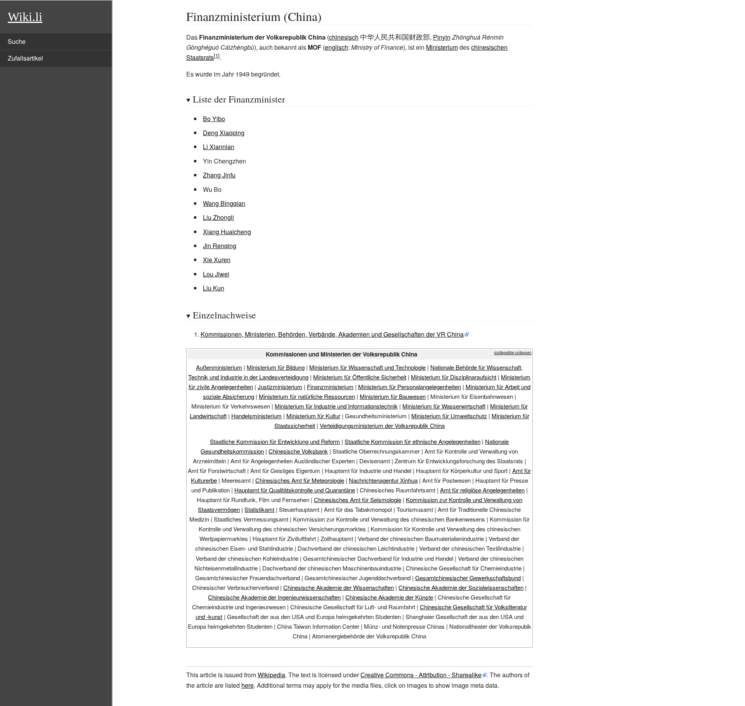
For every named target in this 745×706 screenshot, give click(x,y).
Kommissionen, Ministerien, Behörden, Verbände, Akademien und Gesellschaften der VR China (332, 334)
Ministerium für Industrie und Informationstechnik (336, 406)
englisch (336, 47)
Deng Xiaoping (223, 132)
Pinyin (441, 37)
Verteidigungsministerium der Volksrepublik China (382, 425)
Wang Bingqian (224, 203)
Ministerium (442, 47)
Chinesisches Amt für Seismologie (357, 500)
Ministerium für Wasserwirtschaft (443, 406)
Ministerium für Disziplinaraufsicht (453, 377)
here (247, 685)
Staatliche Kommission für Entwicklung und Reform (275, 441)
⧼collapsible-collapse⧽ (513, 352)
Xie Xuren (216, 259)
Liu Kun (213, 287)
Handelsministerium (256, 416)
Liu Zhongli (218, 217)
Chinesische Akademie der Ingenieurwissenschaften (274, 597)
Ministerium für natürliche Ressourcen (307, 396)
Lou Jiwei (216, 274)
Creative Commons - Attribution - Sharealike (421, 674)
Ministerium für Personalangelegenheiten (409, 387)
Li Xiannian (218, 146)
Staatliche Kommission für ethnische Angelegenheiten (412, 441)
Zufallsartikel (25, 58)
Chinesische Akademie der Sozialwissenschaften (460, 587)
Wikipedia (271, 674)
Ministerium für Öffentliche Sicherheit (359, 377)
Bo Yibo (214, 118)
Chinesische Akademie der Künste (389, 597)
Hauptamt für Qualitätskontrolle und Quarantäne (294, 490)
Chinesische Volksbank (298, 451)
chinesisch (344, 37)
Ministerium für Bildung (276, 367)
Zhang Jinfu (219, 174)
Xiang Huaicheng (227, 231)
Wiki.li (25, 17)
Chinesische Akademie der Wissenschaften (338, 587)
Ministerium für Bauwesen (393, 396)
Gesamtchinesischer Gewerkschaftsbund (468, 578)
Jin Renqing (219, 245)
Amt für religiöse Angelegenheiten (482, 490)
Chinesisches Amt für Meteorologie (299, 480)
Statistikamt (259, 509)
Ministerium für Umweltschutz (449, 416)
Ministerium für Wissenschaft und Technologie (367, 367)
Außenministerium (219, 367)
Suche (17, 41)
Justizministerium (280, 387)
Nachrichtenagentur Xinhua (383, 480)
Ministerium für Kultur (313, 416)
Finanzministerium (330, 387)
